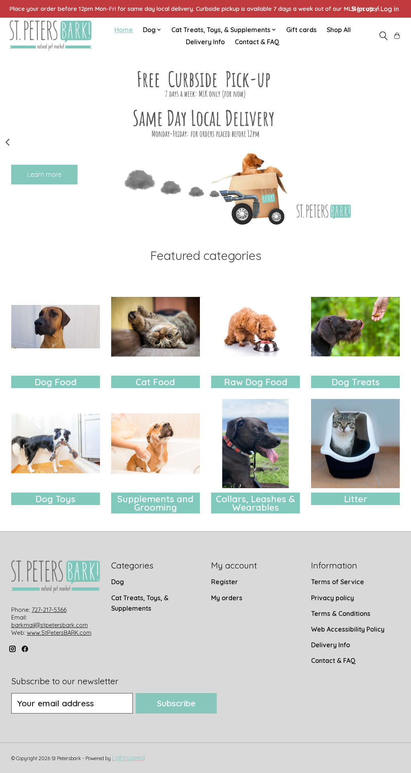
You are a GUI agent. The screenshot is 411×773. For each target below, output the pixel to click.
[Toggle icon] (383, 36)
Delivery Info (205, 42)
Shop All (339, 30)
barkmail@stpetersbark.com (49, 625)
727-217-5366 (49, 609)
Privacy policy (332, 598)
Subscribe (176, 703)
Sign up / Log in (375, 9)
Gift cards (301, 30)
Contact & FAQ (257, 42)
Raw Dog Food (255, 382)
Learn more (44, 174)
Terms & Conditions (340, 613)
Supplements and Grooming (155, 503)
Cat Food (155, 382)
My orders (226, 598)
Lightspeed (128, 758)
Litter (355, 499)
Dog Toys (55, 499)
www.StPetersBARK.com (59, 632)
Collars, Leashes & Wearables (255, 503)
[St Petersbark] (51, 35)
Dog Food (56, 382)
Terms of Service (337, 582)
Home (123, 30)
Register (224, 582)
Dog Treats (356, 382)
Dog (117, 582)
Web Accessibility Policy (348, 629)
